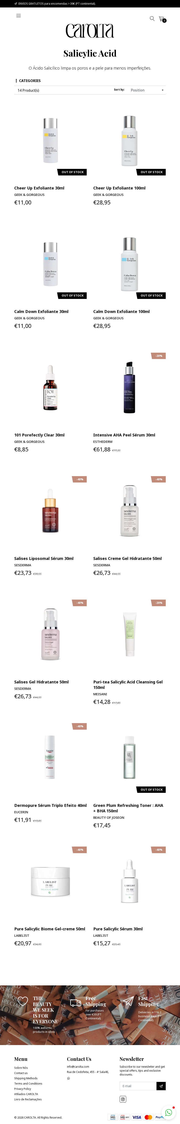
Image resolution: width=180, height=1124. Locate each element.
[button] (169, 1113)
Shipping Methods (26, 1078)
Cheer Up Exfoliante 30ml (39, 188)
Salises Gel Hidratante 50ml (41, 681)
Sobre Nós (21, 1068)
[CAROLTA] (90, 31)
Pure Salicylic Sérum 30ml (118, 928)
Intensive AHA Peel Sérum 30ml (124, 435)
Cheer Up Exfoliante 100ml (119, 188)
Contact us (21, 1073)
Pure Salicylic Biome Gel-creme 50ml (49, 928)
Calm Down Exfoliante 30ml (41, 311)
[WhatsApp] (68, 1078)
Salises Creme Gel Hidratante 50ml (127, 558)
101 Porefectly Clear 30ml (39, 435)
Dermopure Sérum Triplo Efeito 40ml (50, 805)
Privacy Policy (22, 1089)
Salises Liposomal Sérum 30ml (44, 558)
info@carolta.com (78, 1067)
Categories (30, 80)
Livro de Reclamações (28, 1099)
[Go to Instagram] (123, 1099)
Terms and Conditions (28, 1083)
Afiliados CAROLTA (26, 1094)
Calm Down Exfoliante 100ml (121, 311)
